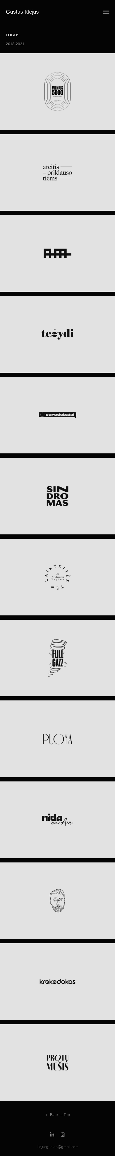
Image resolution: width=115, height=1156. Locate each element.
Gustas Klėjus (22, 12)
